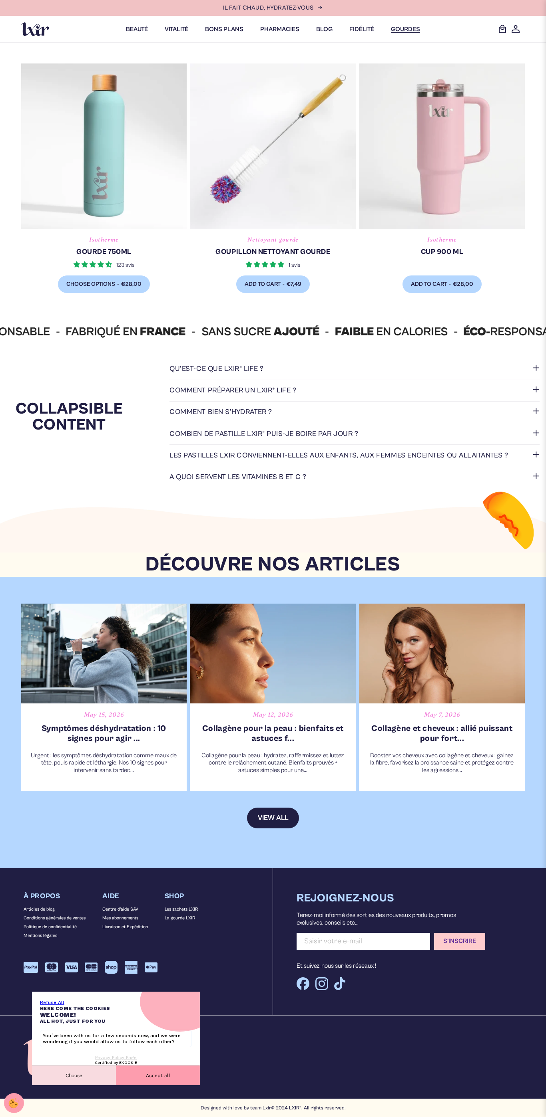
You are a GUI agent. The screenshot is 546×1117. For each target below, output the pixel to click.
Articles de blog (39, 909)
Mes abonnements (120, 918)
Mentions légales (40, 935)
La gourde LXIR (180, 918)
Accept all (158, 1075)
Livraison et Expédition (125, 926)
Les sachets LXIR (181, 909)
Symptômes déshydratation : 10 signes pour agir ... (104, 733)
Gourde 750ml (103, 252)
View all (273, 818)
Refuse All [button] (52, 1002)
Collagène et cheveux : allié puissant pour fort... (441, 733)
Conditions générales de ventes (55, 918)
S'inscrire (459, 941)
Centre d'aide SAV (120, 909)
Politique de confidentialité (50, 926)
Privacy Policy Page (116, 1057)
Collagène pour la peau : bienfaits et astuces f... (273, 733)
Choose (74, 1075)
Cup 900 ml (442, 252)
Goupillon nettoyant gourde (272, 252)
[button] (354, 368)
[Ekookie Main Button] (14, 1103)
